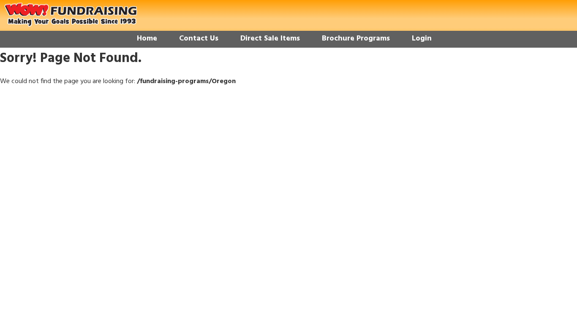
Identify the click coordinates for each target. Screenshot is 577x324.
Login (422, 38)
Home (147, 38)
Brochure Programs (356, 38)
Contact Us (198, 38)
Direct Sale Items (270, 38)
